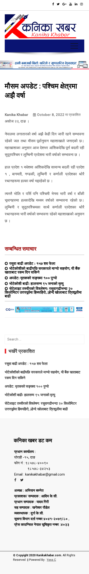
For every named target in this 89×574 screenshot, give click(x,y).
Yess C (51, 559)
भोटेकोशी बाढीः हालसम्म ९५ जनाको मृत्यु (36, 283)
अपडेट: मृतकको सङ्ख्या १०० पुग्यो (33, 278)
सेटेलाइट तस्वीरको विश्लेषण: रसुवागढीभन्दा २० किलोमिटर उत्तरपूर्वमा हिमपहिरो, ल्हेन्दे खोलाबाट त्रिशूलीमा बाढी (43, 292)
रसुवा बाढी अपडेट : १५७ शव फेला (32, 263)
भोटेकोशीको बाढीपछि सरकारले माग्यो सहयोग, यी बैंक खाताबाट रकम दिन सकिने (42, 270)
